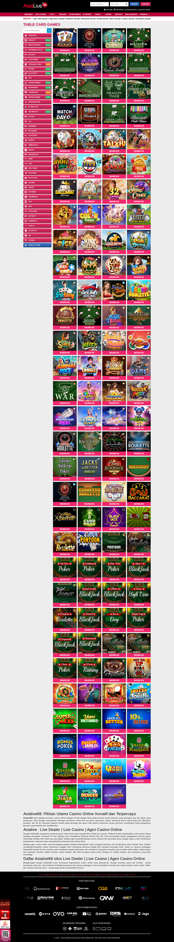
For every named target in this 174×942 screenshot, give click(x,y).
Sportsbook (75, 14)
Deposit (119, 14)
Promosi (144, 14)
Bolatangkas (131, 14)
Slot (52, 14)
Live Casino (40, 14)
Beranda (29, 14)
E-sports (87, 14)
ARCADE (62, 14)
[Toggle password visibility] (126, 4)
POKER (108, 14)
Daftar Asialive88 (38, 858)
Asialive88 (28, 818)
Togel (98, 14)
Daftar (145, 4)
